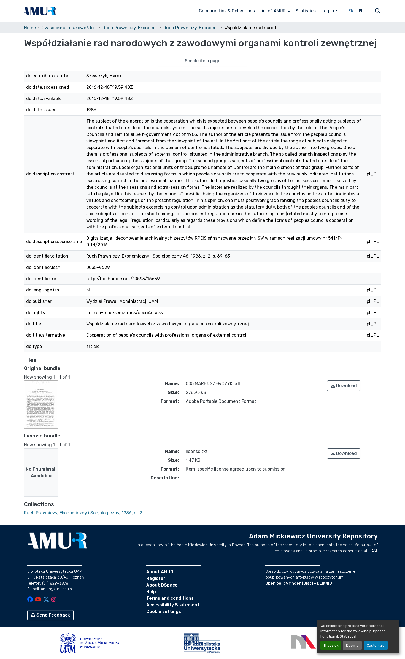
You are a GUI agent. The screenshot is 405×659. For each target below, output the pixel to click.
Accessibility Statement (172, 604)
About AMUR (159, 571)
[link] (343, 385)
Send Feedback (52, 615)
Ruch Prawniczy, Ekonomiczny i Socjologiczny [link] (130, 27)
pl (361, 11)
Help (151, 591)
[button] (40, 11)
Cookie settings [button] (163, 611)
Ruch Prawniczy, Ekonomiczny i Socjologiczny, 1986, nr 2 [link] (190, 27)
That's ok (330, 645)
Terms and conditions (170, 598)
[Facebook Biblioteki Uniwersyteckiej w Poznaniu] (30, 600)
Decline (352, 645)
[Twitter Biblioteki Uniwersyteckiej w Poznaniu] (46, 600)
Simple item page (202, 60)
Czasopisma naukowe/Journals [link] (69, 27)
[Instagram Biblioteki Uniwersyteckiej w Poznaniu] (53, 600)
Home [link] (30, 27)
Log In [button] (328, 10)
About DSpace (162, 585)
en (351, 11)
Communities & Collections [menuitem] (227, 10)
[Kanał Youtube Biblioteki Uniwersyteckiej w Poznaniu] (38, 600)
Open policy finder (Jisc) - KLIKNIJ (298, 583)
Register (155, 578)
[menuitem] (275, 11)
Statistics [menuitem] (306, 10)
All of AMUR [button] (273, 10)
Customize (376, 645)
